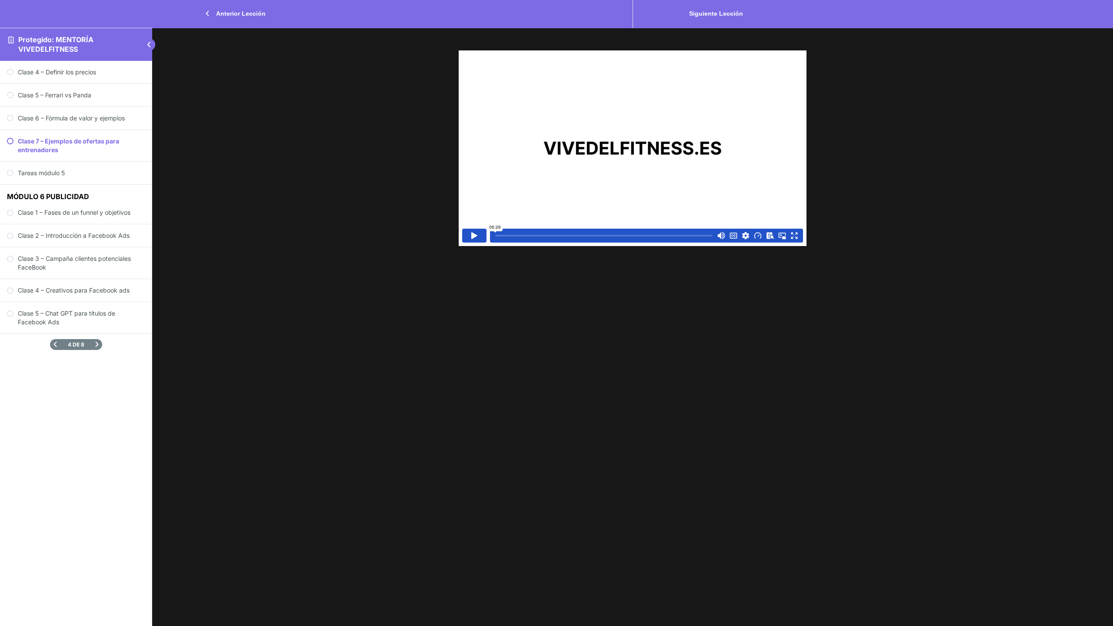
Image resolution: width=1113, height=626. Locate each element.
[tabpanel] (632, 148)
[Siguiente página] (97, 344)
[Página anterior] (55, 344)
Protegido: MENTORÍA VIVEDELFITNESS (55, 44)
